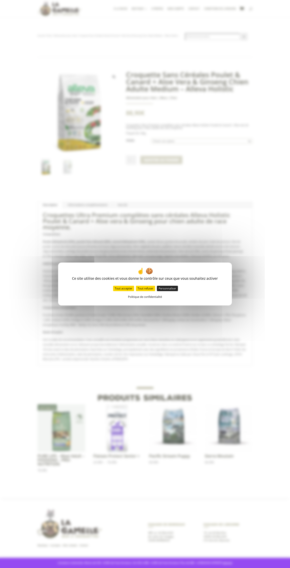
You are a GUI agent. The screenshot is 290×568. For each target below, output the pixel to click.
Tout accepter (123, 288)
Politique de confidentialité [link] (145, 297)
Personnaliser (167, 288)
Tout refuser (145, 288)
